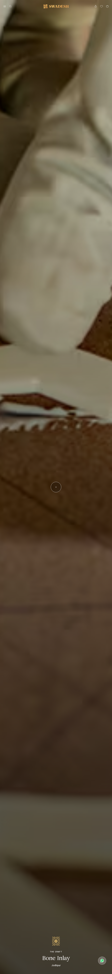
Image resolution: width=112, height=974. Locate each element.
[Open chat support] (102, 961)
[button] (56, 487)
